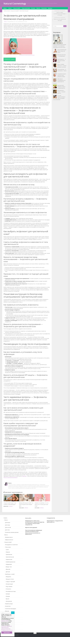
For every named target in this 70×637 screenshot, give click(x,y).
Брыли (7, 598)
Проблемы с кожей (9, 574)
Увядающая (9, 564)
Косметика (7, 606)
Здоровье (50, 8)
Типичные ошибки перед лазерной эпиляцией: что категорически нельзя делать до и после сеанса (59, 46)
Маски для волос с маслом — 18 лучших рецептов (61, 92)
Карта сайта (28, 518)
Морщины (8, 576)
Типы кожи (7, 11)
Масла (9, 8)
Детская (8, 571)
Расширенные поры (11, 591)
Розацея (8, 596)
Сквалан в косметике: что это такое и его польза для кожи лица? (41, 504)
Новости (38, 8)
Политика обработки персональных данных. (6, 627)
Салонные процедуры (10, 608)
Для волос (7, 522)
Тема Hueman (16, 634)
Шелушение (9, 601)
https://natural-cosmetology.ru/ (32, 533)
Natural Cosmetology (15, 3)
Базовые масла (9, 537)
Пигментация (9, 584)
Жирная (8, 552)
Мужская (8, 569)
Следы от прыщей (10, 581)
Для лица (7, 525)
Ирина (5, 21)
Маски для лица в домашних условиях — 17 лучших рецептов (61, 87)
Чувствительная (23, 11)
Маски (5, 8)
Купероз (8, 594)
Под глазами (9, 586)
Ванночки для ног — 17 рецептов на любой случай (61, 60)
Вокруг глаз (9, 566)
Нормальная (9, 559)
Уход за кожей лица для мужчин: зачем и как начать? (61, 51)
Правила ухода (9, 603)
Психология (44, 8)
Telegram (24, 476)
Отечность (8, 589)
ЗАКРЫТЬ (12, 612)
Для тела (7, 530)
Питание (33, 8)
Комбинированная (10, 562)
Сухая (7, 549)
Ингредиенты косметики (11, 544)
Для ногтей (8, 527)
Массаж (7, 611)
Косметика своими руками (11, 532)
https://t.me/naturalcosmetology (11, 477)
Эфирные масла (9, 539)
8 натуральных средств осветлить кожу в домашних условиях (61, 75)
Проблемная (9, 554)
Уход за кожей (16, 8)
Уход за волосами (26, 8)
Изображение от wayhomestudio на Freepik (27, 55)
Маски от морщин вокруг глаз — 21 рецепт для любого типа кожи (61, 66)
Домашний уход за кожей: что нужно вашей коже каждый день (26, 504)
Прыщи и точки (10, 579)
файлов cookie (4, 621)
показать (12, 59)
